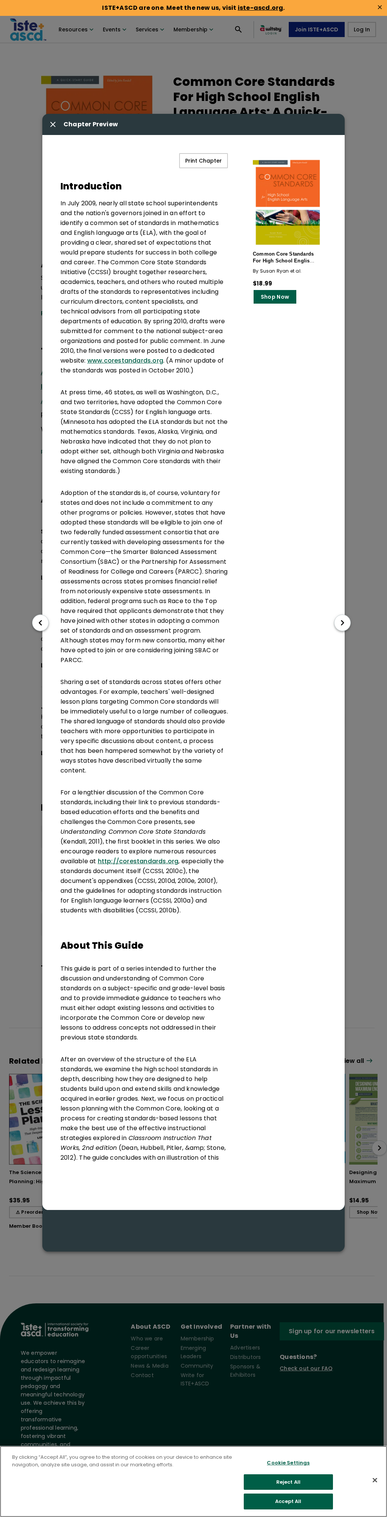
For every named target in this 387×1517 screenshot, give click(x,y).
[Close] (375, 1480)
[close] (379, 7)
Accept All (288, 1501)
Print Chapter (203, 160)
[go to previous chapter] (40, 622)
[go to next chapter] (342, 622)
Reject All (288, 1482)
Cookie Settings (288, 1462)
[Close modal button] (52, 124)
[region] (193, 1481)
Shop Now (275, 297)
